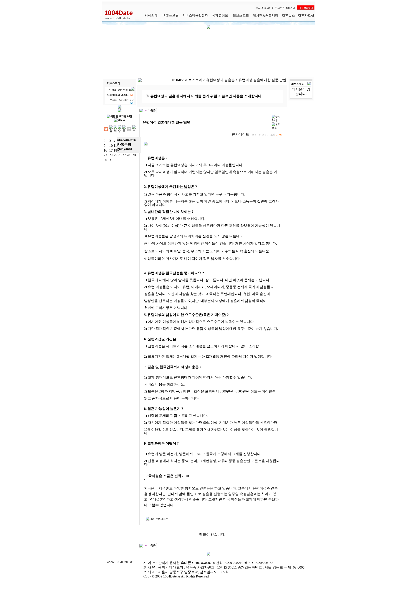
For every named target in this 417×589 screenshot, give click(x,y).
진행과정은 (161, 518)
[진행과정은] (150, 110)
